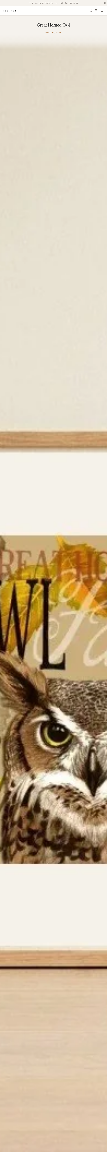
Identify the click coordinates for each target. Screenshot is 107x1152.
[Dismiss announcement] (105, 3)
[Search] (91, 10)
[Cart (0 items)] (96, 10)
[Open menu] (102, 11)
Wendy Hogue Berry (53, 32)
